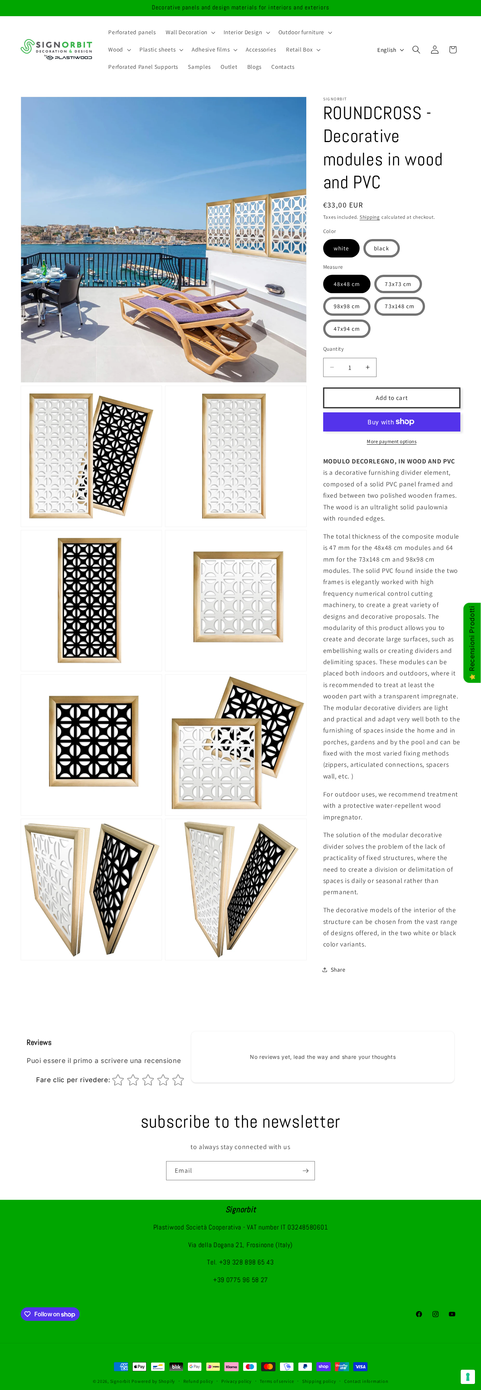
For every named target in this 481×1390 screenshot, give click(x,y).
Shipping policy (319, 1381)
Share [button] (338, 969)
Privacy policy (236, 1381)
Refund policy (198, 1381)
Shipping (370, 217)
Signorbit (120, 1381)
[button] (190, 32)
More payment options (391, 441)
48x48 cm (347, 284)
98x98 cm (347, 306)
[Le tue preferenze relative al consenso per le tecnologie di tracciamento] (468, 1377)
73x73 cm (398, 284)
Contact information (366, 1381)
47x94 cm (347, 328)
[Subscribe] (305, 1171)
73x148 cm (399, 306)
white (341, 248)
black (381, 248)
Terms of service (277, 1381)
